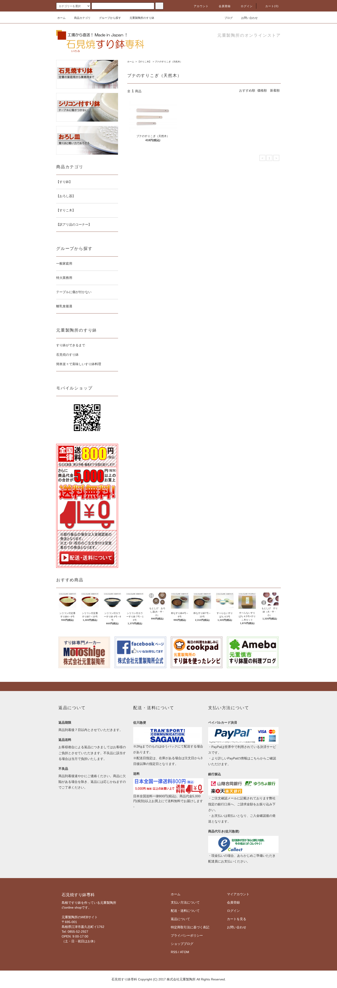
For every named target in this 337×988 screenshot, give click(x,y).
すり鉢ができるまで (70, 345)
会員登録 (225, 6)
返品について (180, 919)
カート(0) (272, 6)
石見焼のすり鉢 (67, 354)
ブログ (228, 18)
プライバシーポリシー (187, 935)
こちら (255, 758)
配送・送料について (185, 910)
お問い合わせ (249, 18)
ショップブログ (182, 944)
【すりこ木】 (144, 61)
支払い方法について (185, 902)
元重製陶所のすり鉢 (142, 18)
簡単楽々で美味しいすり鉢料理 (78, 364)
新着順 (275, 90)
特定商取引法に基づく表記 (190, 927)
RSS (174, 952)
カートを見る (236, 919)
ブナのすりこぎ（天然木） (168, 61)
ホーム (61, 18)
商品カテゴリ (82, 18)
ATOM (184, 952)
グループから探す (110, 18)
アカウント (201, 6)
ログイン (247, 6)
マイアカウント (238, 894)
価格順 (262, 90)
